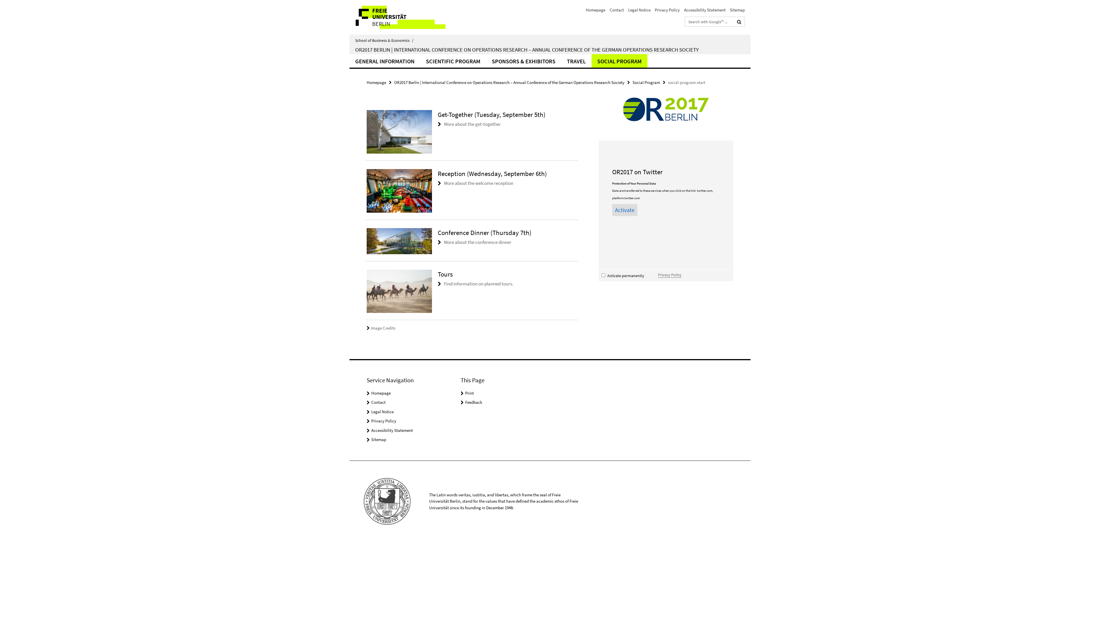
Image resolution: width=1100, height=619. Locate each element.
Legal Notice (639, 10)
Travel (576, 61)
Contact (617, 10)
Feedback (473, 402)
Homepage (595, 10)
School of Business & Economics (384, 40)
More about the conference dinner (477, 242)
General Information (385, 61)
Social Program (619, 61)
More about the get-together (472, 124)
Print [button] (469, 393)
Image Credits (383, 328)
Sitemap (737, 10)
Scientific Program (453, 61)
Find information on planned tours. (478, 284)
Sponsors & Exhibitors (523, 61)
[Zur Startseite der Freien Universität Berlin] (397, 17)
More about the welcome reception (478, 183)
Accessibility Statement (705, 10)
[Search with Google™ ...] (739, 21)
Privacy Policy (667, 10)
